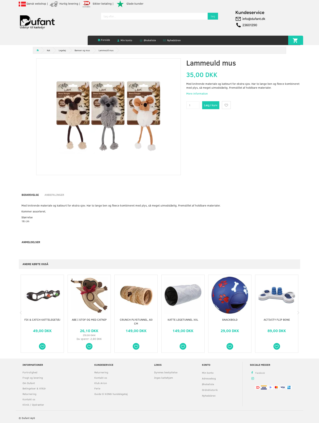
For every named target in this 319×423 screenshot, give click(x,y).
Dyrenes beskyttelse (165, 372)
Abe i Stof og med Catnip (89, 319)
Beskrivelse (30, 195)
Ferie (97, 388)
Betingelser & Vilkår (34, 388)
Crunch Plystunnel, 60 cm (136, 321)
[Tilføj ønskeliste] (226, 105)
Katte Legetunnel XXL (183, 319)
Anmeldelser (31, 242)
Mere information (197, 93)
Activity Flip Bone (277, 319)
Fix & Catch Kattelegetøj (42, 319)
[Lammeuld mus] (108, 115)
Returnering (29, 394)
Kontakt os (29, 399)
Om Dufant (29, 383)
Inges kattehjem (163, 377)
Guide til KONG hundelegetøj (111, 394)
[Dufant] (37, 21)
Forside (105, 40)
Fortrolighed (30, 372)
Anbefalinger (54, 195)
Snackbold (229, 319)
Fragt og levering (33, 377)
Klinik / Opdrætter (33, 404)
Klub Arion (100, 383)
